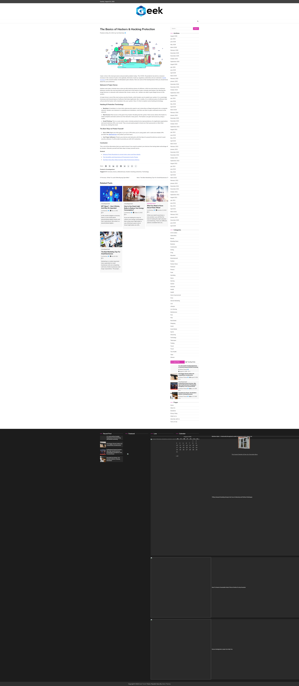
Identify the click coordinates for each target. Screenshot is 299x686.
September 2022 (174, 160)
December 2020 (174, 220)
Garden (172, 283)
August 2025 (173, 64)
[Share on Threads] (132, 166)
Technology (145, 171)
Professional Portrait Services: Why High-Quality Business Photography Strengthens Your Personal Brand (187, 385)
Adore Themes (166, 684)
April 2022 (173, 175)
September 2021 (174, 194)
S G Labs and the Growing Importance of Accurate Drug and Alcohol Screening (114, 438)
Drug (171, 252)
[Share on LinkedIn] (113, 166)
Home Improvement (175, 295)
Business (172, 244)
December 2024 (174, 84)
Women (172, 357)
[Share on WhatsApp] (117, 166)
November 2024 (174, 87)
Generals (172, 286)
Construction (173, 247)
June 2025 (173, 70)
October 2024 (174, 90)
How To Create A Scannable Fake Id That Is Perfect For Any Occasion (229, 587)
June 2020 (173, 223)
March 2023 (173, 143)
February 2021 (174, 214)
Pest (171, 315)
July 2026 (172, 39)
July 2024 (172, 98)
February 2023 (174, 146)
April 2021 (173, 209)
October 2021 (174, 192)
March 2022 (173, 177)
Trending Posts (191, 362)
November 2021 (174, 189)
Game (172, 278)
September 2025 (174, 61)
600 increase (108, 171)
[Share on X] (109, 166)
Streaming (173, 334)
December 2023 (174, 118)
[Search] (198, 21)
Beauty (172, 238)
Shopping (172, 323)
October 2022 (174, 158)
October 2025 (174, 58)
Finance (172, 269)
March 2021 (173, 211)
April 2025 (173, 73)
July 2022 (172, 166)
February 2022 (174, 180)
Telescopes (173, 340)
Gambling (172, 275)
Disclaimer (173, 410)
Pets (171, 317)
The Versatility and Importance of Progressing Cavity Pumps (120, 157)
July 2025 (172, 67)
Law (171, 303)
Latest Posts (176, 362)
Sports (172, 332)
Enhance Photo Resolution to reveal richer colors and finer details (121, 154)
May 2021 (173, 206)
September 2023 (174, 126)
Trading (172, 343)
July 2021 (172, 200)
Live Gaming (173, 309)
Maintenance (173, 312)
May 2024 (173, 104)
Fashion (172, 261)
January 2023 (174, 149)
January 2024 (174, 115)
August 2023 (173, 129)
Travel (172, 346)
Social (171, 326)
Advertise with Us (175, 419)
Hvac (171, 298)
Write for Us (173, 416)
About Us (172, 408)
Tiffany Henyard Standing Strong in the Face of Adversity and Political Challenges (232, 497)
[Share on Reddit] (124, 166)
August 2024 (173, 95)
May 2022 (173, 172)
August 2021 (173, 197)
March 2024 (173, 109)
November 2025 (174, 56)
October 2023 (174, 124)
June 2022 (173, 169)
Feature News (174, 264)
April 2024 (173, 107)
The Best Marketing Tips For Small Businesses (110, 253)
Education (173, 255)
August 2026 (173, 36)
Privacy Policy (174, 413)
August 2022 (173, 163)
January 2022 (174, 183)
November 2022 (174, 155)
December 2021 (174, 186)
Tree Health (173, 351)
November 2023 (174, 121)
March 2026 (173, 47)
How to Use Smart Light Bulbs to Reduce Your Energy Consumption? (134, 208)
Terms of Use (173, 421)
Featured (172, 266)
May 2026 (173, 44)
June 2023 (173, 135)
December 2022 (174, 152)
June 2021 (173, 203)
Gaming (172, 281)
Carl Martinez (120, 33)
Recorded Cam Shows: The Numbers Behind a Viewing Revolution (113, 459)
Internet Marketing (175, 300)
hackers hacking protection (134, 171)
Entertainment (174, 258)
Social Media (173, 329)
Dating (172, 249)
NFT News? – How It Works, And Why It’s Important (110, 207)
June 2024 (173, 101)
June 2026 (173, 41)
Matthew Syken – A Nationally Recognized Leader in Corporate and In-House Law (232, 436)
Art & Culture (173, 232)
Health (172, 289)
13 (187, 445)
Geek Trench (142, 684)
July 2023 (172, 132)
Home (172, 405)
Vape (171, 354)
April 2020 (173, 226)
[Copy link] (135, 166)
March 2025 (173, 75)
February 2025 (174, 78)
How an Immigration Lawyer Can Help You (222, 649)
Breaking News (151, 203)
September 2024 (174, 92)
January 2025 (174, 81)
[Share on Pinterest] (120, 166)
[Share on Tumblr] (128, 166)
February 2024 (174, 112)
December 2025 (174, 53)
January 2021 (174, 217)
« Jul (177, 456)
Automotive (173, 235)
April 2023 (173, 141)
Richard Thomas (183, 369)
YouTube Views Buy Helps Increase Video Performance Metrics (121, 159)
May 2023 (173, 138)
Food (171, 272)
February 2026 (174, 50)
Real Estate (173, 320)
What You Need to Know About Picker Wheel (155, 207)
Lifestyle (172, 306)
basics (115, 171)
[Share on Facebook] (105, 166)
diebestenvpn (121, 171)
